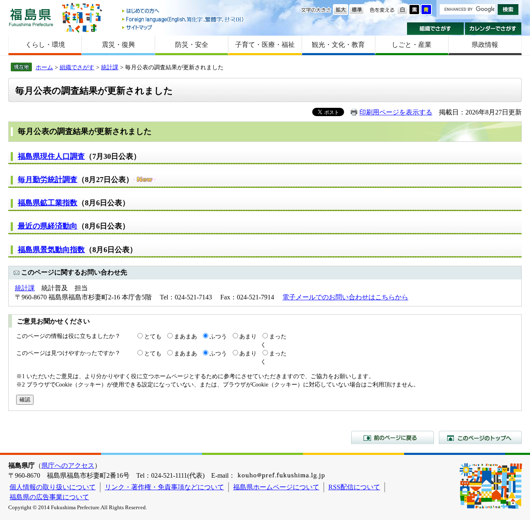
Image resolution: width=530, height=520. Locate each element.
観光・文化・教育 (338, 44)
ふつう (218, 336)
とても (152, 336)
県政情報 (485, 44)
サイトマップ (183, 27)
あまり (248, 336)
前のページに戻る (392, 437)
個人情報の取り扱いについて (53, 487)
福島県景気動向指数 (51, 249)
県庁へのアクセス (67, 465)
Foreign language (183, 19)
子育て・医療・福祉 (265, 44)
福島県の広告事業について (49, 497)
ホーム (44, 67)
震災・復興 (118, 44)
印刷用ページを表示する (395, 112)
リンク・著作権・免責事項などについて (164, 487)
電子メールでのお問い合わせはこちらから (345, 297)
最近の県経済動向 (47, 226)
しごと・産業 (411, 44)
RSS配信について (354, 487)
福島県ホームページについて (276, 487)
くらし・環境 (45, 44)
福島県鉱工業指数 (47, 203)
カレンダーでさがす (493, 28)
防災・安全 (191, 44)
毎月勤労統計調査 (47, 179)
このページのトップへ (480, 437)
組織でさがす (435, 28)
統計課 (109, 67)
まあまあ (185, 336)
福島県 (31, 17)
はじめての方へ (183, 11)
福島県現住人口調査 (51, 156)
